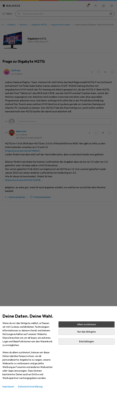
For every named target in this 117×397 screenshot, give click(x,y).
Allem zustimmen (86, 324)
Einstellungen (86, 341)
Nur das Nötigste (86, 331)
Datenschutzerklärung (30, 386)
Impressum (8, 386)
